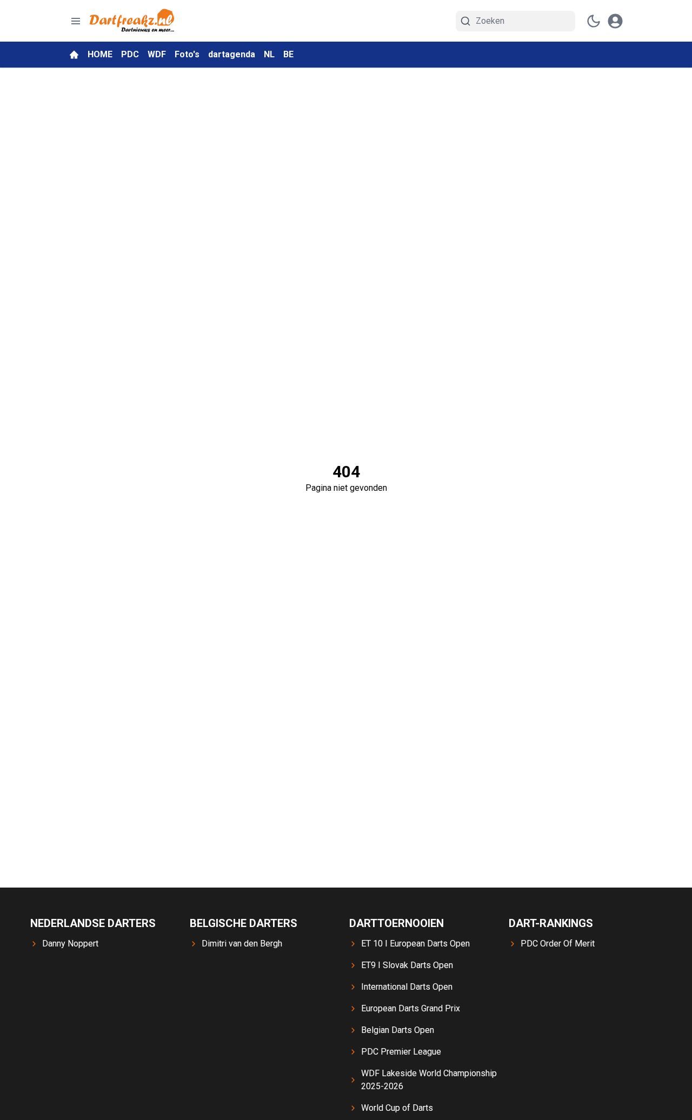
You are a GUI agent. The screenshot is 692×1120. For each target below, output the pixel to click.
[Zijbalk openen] (75, 21)
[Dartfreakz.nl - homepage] (132, 21)
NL (269, 54)
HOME (100, 54)
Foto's (187, 54)
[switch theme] (593, 21)
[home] (74, 54)
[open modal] (615, 21)
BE (288, 54)
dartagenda (231, 54)
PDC (130, 54)
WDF (157, 54)
